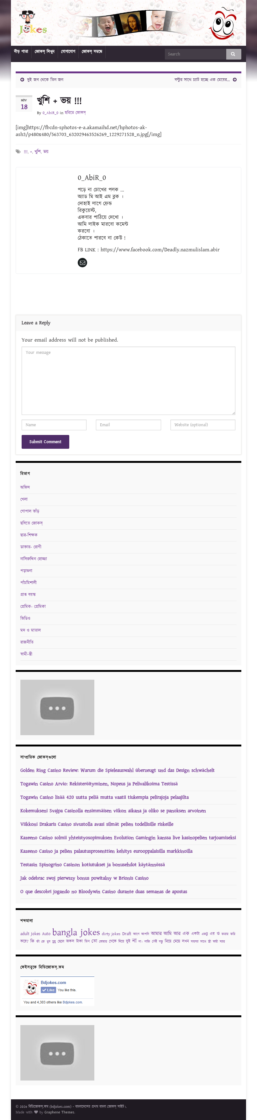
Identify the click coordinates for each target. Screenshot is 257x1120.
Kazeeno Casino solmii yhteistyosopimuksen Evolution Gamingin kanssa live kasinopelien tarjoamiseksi (128, 837)
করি (232, 934)
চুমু (54, 941)
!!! (26, 152)
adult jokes (30, 934)
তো (94, 941)
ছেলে (61, 941)
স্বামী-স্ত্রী (26, 654)
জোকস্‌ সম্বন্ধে (92, 52)
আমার (156, 933)
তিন (87, 941)
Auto (46, 934)
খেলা (24, 499)
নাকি (147, 941)
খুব (48, 941)
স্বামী (215, 941)
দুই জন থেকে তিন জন (45, 80)
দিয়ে (121, 941)
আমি (168, 933)
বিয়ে (168, 942)
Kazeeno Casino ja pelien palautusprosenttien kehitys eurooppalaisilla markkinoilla (106, 851)
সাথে (203, 941)
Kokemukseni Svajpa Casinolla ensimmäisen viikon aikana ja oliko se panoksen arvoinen (113, 810)
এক (185, 933)
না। (141, 941)
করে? (24, 942)
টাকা (79, 942)
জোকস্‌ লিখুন (45, 52)
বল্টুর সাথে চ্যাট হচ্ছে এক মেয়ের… (202, 80)
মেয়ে (176, 942)
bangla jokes (76, 932)
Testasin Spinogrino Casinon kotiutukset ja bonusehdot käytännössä (92, 864)
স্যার (222, 941)
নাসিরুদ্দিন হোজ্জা (33, 559)
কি (32, 941)
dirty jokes (111, 934)
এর (212, 934)
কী (37, 941)
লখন (185, 942)
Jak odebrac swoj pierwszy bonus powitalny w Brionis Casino (84, 878)
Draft (126, 934)
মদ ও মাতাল (30, 630)
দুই (128, 942)
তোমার (103, 941)
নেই (154, 941)
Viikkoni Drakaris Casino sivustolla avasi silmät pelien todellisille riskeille (96, 824)
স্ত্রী (209, 941)
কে (43, 941)
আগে (136, 934)
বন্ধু (161, 941)
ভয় (46, 152)
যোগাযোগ (68, 52)
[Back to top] (243, 1106)
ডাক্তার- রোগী (30, 547)
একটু (205, 934)
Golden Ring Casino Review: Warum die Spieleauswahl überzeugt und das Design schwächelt (117, 770)
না (134, 941)
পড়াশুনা (26, 571)
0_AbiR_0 (50, 113)
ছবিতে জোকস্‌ (75, 113)
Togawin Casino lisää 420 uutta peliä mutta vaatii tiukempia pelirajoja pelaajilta (104, 797)
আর (177, 933)
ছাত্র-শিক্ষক (29, 535)
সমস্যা (194, 941)
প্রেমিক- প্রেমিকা (33, 607)
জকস (70, 942)
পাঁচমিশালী (28, 583)
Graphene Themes (59, 1112)
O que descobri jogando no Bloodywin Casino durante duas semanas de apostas (103, 891)
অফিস (25, 487)
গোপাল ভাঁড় (29, 511)
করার (225, 934)
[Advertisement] (128, 295)
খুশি (37, 152)
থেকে (113, 942)
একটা (195, 934)
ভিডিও (25, 618)
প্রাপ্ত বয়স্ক (28, 595)
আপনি (145, 934)
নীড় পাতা (21, 52)
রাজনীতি (27, 642)
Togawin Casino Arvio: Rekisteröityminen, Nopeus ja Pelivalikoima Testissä (99, 784)
